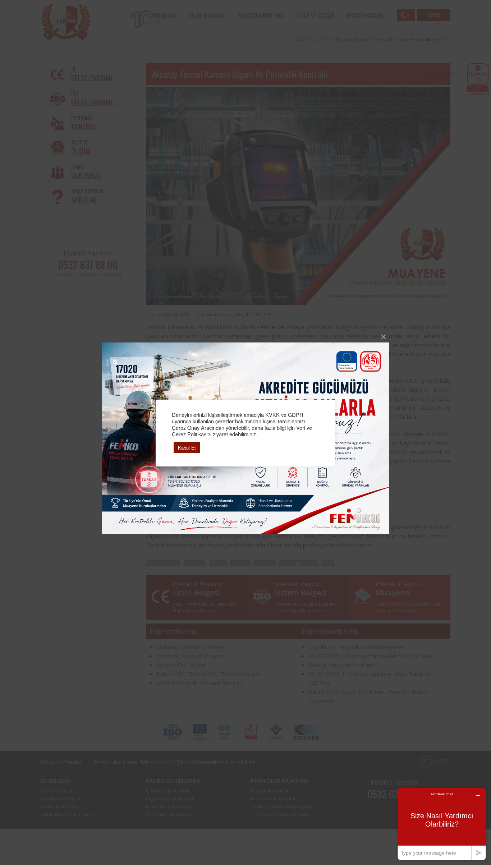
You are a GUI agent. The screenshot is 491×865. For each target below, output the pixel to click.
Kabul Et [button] (187, 447)
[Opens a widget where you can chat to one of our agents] (441, 823)
